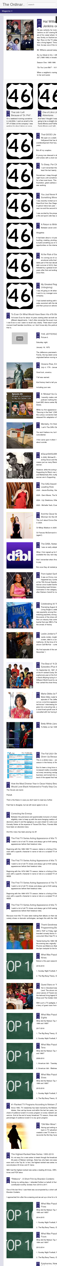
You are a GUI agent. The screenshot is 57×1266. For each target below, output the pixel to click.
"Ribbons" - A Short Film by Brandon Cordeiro (32, 1178)
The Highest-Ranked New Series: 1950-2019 (32, 1154)
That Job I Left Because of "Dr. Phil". (21, 114)
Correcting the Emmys (21, 813)
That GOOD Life (48, 134)
